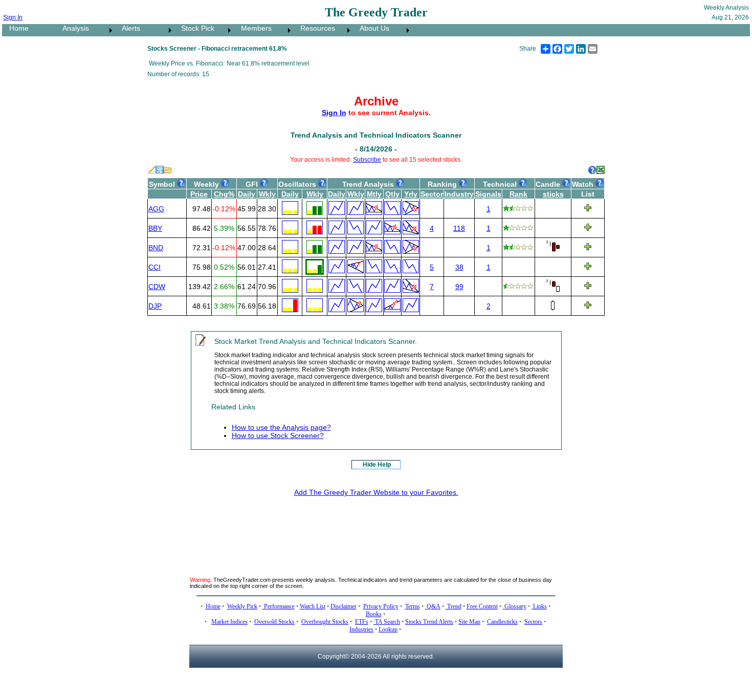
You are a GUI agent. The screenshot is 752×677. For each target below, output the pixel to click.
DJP (155, 306)
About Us (371, 28)
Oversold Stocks (274, 621)
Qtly (392, 194)
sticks (553, 194)
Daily (246, 194)
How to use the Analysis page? (281, 427)
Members (253, 28)
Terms (412, 606)
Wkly (267, 194)
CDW (156, 286)
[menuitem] (28, 30)
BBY (155, 228)
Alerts (128, 28)
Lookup (388, 629)
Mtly (374, 194)
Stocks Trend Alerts (429, 621)
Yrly (410, 194)
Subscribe (367, 159)
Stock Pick (194, 28)
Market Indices (229, 621)
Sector (432, 194)
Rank (518, 194)
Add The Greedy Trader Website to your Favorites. (376, 492)
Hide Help (377, 464)
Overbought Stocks (324, 621)
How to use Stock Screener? (278, 435)
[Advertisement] (376, 529)
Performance (278, 606)
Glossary (514, 606)
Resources (314, 28)
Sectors (533, 621)
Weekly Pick (242, 606)
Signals (488, 194)
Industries (361, 629)
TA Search (386, 621)
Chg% (224, 194)
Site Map (469, 621)
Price (199, 194)
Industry (459, 194)
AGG (156, 209)
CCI (154, 267)
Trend (453, 606)
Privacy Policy (381, 606)
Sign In (13, 17)
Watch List (312, 606)
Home (16, 28)
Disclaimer (343, 606)
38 (459, 267)
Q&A (432, 606)
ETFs (361, 621)
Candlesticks (502, 621)
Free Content (482, 606)
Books (374, 614)
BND (155, 248)
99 (459, 286)
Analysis (72, 28)
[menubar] (207, 30)
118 (459, 228)
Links (539, 606)
